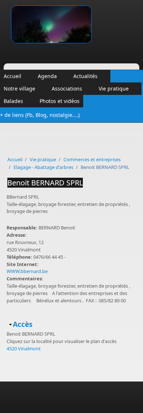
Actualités (85, 76)
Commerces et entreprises (92, 159)
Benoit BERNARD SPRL (45, 183)
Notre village (19, 88)
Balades (13, 100)
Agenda (47, 76)
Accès (23, 324)
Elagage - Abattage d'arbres (43, 167)
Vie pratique (114, 88)
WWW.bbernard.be (27, 271)
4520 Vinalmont (24, 348)
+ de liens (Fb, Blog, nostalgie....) (40, 114)
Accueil (12, 76)
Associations (67, 88)
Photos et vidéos (60, 100)
